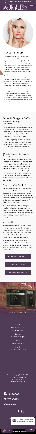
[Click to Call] (11, 2)
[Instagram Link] (23, 412)
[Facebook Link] (18, 412)
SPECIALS (19, 312)
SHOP (25, 312)
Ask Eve (8, 430)
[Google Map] (18, 366)
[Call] (11, 394)
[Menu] (30, 7)
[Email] (11, 404)
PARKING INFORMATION (18, 381)
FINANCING (12, 312)
